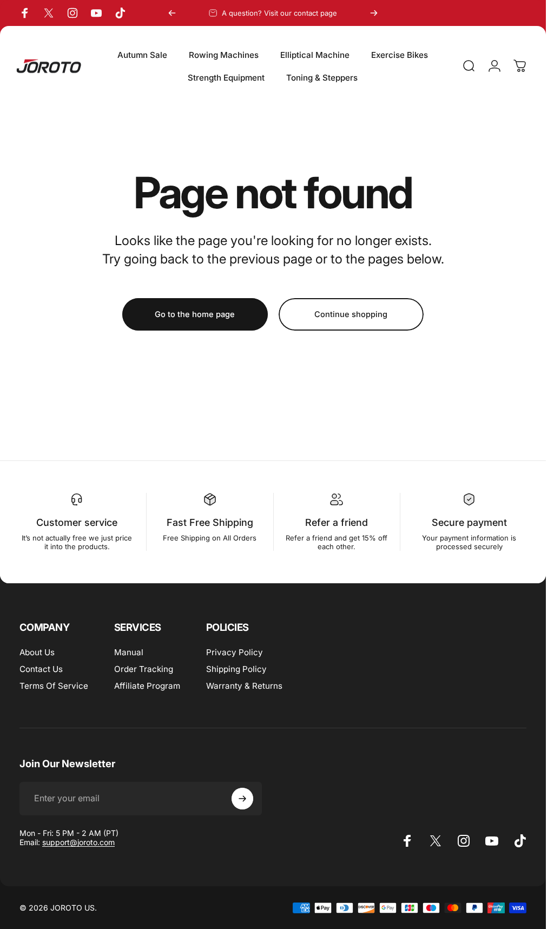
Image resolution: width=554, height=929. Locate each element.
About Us (37, 652)
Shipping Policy (236, 669)
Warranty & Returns (244, 686)
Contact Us (41, 669)
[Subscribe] (242, 798)
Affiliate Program (147, 686)
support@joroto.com (78, 842)
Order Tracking (143, 669)
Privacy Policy (234, 652)
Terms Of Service (53, 686)
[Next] (374, 13)
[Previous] (172, 13)
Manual (128, 652)
